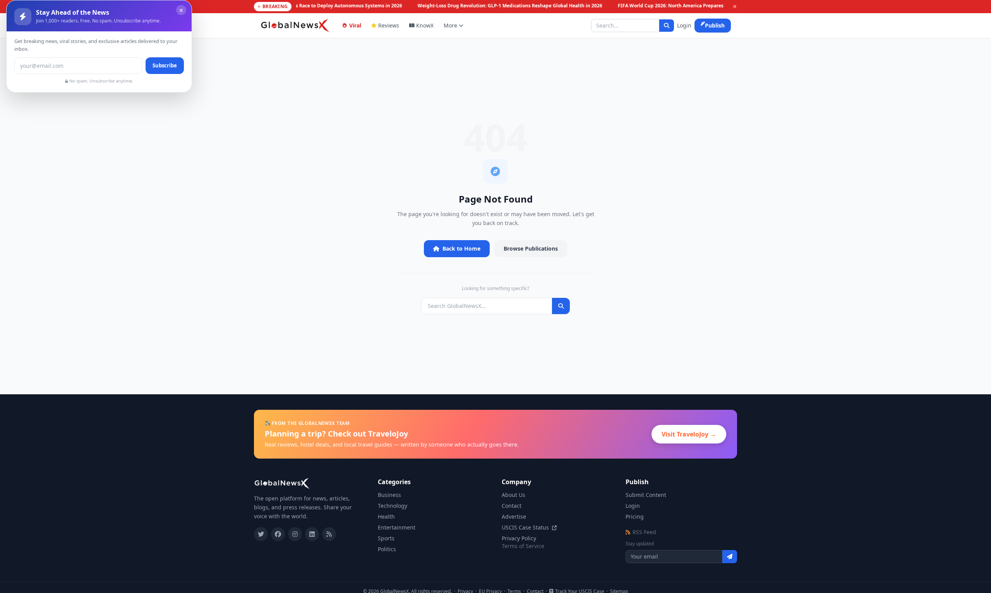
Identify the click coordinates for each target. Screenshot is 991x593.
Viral (355, 25)
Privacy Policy (519, 538)
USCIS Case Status (526, 527)
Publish (715, 25)
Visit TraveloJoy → (689, 434)
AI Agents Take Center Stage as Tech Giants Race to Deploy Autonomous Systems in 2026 (297, 6)
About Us (513, 494)
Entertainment (396, 527)
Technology (392, 505)
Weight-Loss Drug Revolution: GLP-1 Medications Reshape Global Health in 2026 (507, 6)
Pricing (635, 516)
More (450, 25)
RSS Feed (644, 532)
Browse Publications (531, 248)
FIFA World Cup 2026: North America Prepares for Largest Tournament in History (707, 6)
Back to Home (461, 248)
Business (389, 494)
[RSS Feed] (329, 534)
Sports (386, 538)
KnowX (425, 25)
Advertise (514, 516)
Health (386, 516)
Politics (387, 549)
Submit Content (646, 494)
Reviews (388, 25)
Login (684, 25)
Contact (511, 505)
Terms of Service (523, 546)
